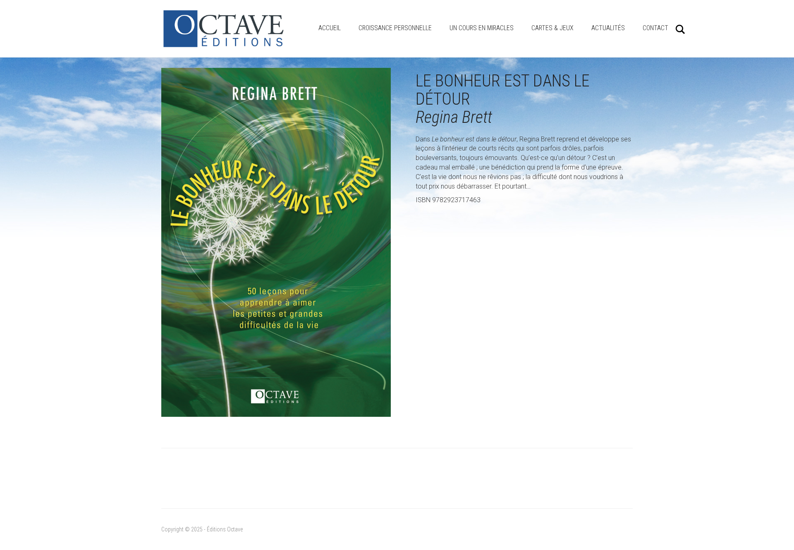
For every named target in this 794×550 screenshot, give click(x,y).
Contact (655, 28)
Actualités (608, 28)
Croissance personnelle (395, 28)
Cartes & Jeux (552, 28)
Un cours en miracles (482, 28)
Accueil (329, 28)
